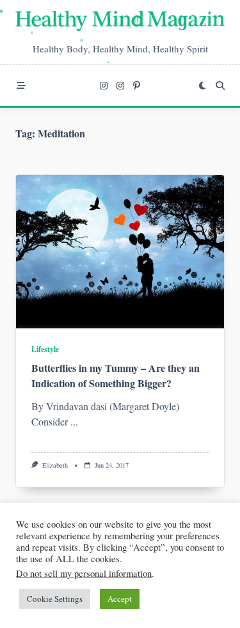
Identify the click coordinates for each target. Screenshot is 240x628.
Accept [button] (120, 598)
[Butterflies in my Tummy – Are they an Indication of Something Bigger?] (120, 251)
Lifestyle (45, 349)
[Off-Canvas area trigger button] (21, 85)
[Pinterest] (136, 85)
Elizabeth (55, 465)
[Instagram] (104, 85)
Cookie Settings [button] (55, 598)
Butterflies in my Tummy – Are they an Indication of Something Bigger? (115, 375)
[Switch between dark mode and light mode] (202, 85)
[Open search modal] (220, 85)
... (74, 421)
